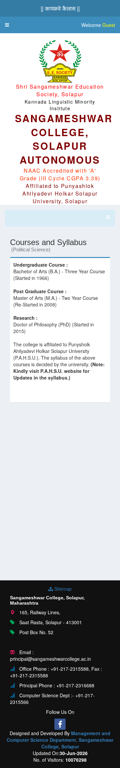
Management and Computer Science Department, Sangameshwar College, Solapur (60, 740)
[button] (7, 25)
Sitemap (62, 588)
